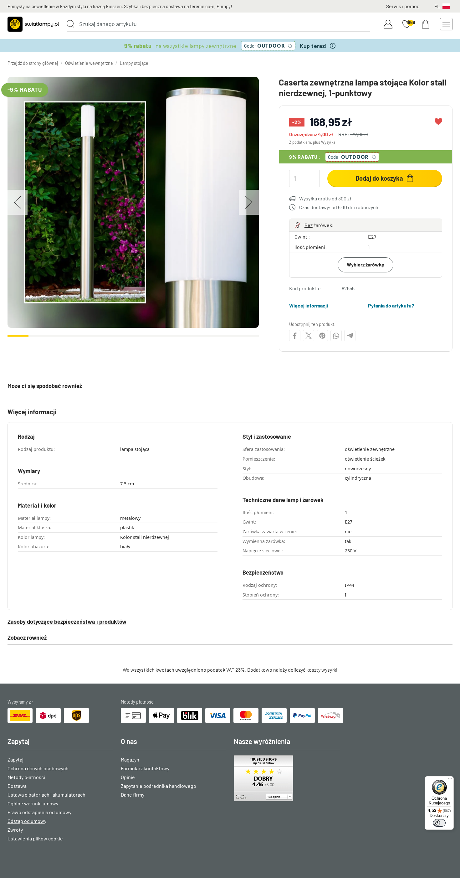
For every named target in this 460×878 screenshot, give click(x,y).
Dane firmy (132, 795)
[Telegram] (349, 335)
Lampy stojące (134, 63)
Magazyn (130, 759)
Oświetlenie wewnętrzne (89, 63)
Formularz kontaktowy (145, 768)
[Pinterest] (322, 335)
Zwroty (15, 830)
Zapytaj (15, 759)
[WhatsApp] (336, 335)
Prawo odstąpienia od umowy (39, 812)
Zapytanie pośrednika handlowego (158, 786)
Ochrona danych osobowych (38, 768)
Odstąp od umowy (27, 821)
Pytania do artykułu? (391, 305)
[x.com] (308, 335)
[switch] (439, 823)
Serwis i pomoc (402, 6)
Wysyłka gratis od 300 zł (325, 198)
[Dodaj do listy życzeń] (438, 121)
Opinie (128, 777)
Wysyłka (328, 142)
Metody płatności (26, 777)
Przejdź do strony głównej (33, 63)
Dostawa (17, 786)
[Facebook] (294, 335)
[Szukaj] (70, 24)
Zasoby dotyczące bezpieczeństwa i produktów (67, 621)
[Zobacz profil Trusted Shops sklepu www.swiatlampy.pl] (287, 778)
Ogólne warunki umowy (33, 803)
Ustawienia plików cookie (35, 838)
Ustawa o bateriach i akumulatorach (46, 795)
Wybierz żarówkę (365, 264)
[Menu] (450, 780)
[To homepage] (33, 24)
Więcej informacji (308, 305)
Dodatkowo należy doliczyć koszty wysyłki (292, 670)
